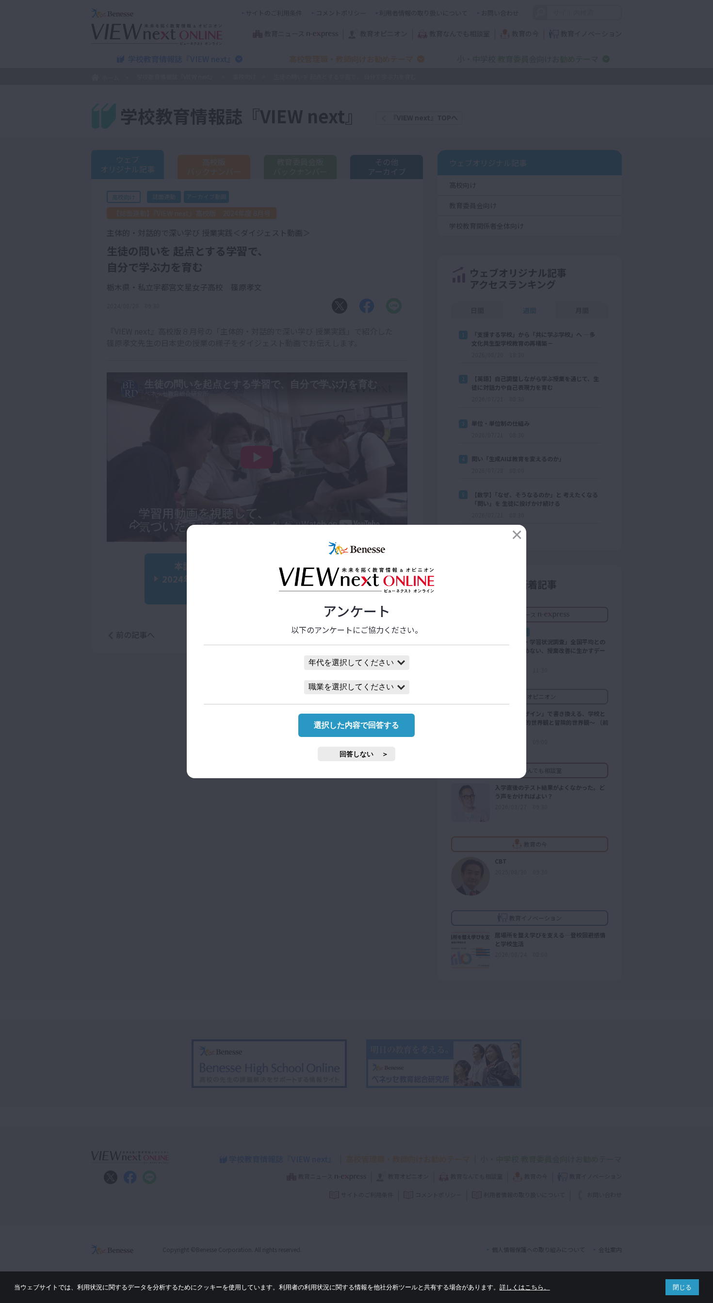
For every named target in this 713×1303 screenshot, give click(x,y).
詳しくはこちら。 (525, 1287)
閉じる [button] (682, 1287)
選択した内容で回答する (356, 725)
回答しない (356, 754)
